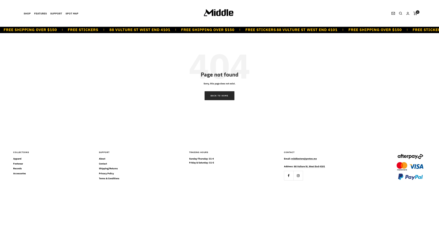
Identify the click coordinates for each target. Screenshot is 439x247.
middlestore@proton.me (304, 158)
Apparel (17, 158)
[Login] (407, 13)
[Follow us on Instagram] (298, 175)
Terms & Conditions (109, 178)
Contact (103, 163)
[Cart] (415, 13)
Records (17, 168)
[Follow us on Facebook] (288, 175)
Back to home (219, 96)
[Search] (400, 13)
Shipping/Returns (108, 168)
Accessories (19, 173)
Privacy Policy (106, 173)
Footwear (18, 163)
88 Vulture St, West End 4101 (309, 166)
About (102, 158)
